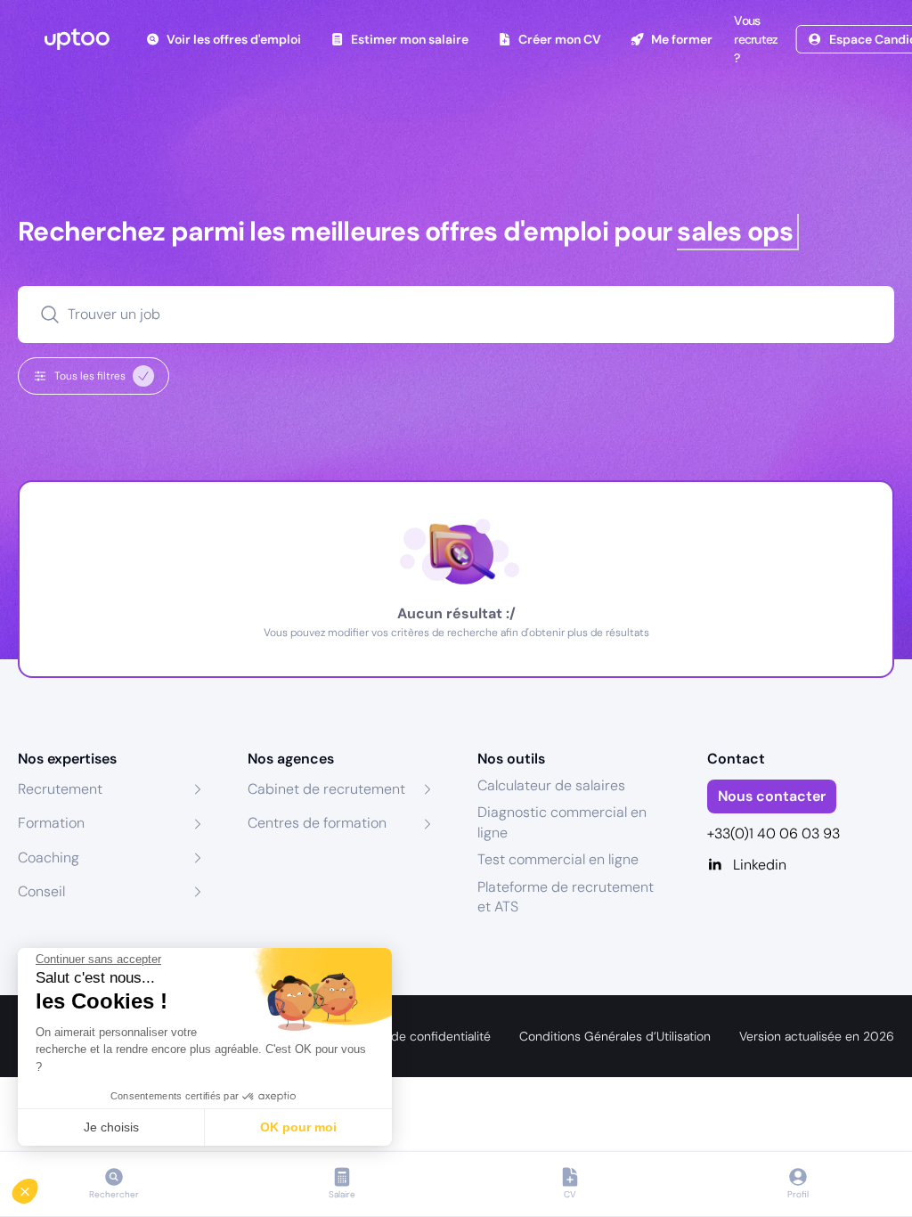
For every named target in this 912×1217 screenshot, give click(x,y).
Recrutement (60, 789)
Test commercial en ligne (558, 859)
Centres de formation (317, 822)
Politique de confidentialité (414, 1036)
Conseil (41, 891)
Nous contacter (772, 796)
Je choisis (111, 1127)
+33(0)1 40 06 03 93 (773, 833)
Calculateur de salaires (551, 785)
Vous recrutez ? (756, 39)
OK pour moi (298, 1127)
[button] (37, 1186)
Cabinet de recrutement (326, 789)
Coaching (48, 857)
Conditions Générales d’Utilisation (615, 1036)
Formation (51, 822)
